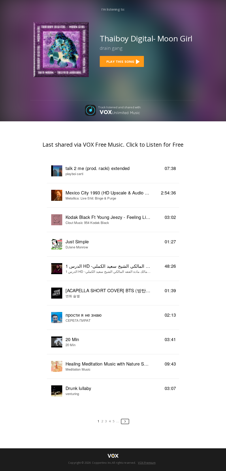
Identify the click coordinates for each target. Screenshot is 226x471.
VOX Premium (146, 463)
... (118, 421)
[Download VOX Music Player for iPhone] (61, 49)
